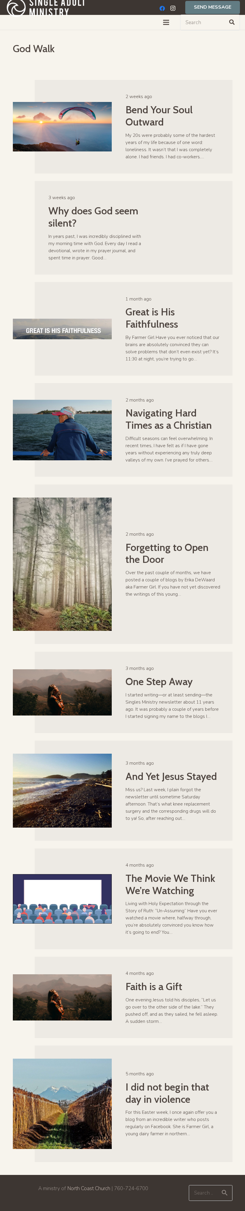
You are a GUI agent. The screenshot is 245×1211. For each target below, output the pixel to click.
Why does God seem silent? (93, 217)
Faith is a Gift (153, 986)
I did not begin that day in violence (167, 1093)
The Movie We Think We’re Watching (170, 884)
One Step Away (159, 681)
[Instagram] (173, 8)
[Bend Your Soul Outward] (62, 105)
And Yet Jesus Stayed (171, 776)
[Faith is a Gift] (62, 977)
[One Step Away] (62, 672)
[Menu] (166, 22)
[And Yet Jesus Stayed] (62, 757)
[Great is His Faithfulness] (62, 322)
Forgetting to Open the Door (167, 553)
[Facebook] (162, 8)
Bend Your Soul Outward (159, 115)
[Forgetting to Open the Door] (62, 501)
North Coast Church (88, 1188)
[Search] (232, 22)
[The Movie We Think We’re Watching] (62, 877)
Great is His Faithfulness (151, 318)
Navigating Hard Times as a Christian (168, 419)
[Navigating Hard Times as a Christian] (62, 403)
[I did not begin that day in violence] (62, 1062)
